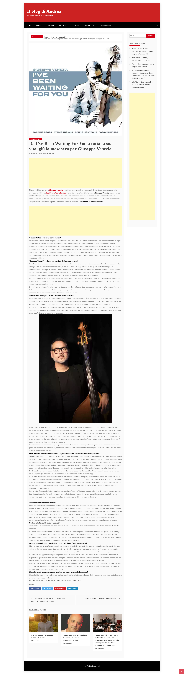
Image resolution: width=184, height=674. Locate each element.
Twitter (48, 588)
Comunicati (50, 25)
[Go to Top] (181, 671)
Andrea (38, 25)
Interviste (62, 25)
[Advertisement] (75, 173)
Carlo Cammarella (37, 580)
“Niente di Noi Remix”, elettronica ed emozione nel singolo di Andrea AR (142, 51)
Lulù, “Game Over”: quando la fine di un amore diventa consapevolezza (142, 84)
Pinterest (60, 588)
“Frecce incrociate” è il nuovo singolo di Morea (100, 598)
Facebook (36, 588)
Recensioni (75, 25)
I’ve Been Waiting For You (56, 193)
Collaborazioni (105, 25)
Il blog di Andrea (44, 11)
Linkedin (73, 588)
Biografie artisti (89, 25)
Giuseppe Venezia (56, 190)
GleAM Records (61, 580)
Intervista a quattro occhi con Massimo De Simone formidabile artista (75, 637)
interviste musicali (35, 139)
